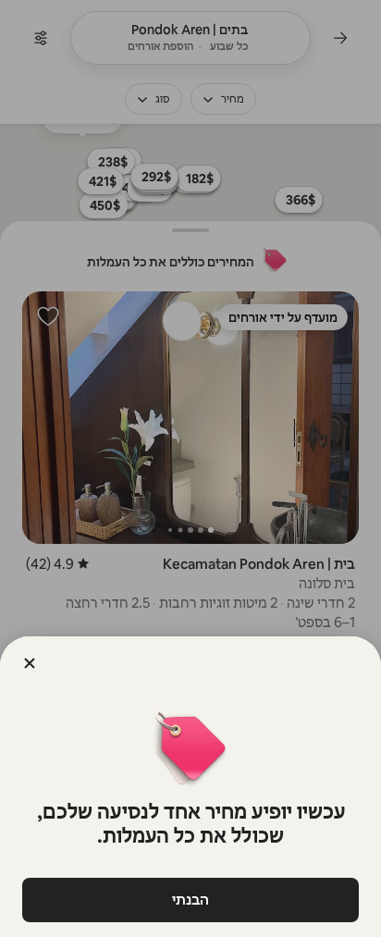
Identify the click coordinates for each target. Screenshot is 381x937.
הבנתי (190, 899)
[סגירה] (29, 663)
